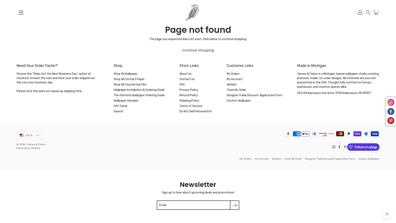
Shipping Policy (189, 100)
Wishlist (232, 84)
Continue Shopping (198, 50)
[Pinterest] (345, 147)
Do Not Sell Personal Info (195, 111)
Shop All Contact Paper (129, 79)
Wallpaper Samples (126, 100)
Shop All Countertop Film (130, 84)
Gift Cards (120, 106)
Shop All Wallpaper (126, 74)
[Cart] (376, 12)
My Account (235, 79)
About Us (185, 74)
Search (118, 111)
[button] (368, 12)
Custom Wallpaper (239, 100)
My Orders (233, 74)
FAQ (182, 84)
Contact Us (187, 79)
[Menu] (21, 12)
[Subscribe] (234, 205)
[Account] (360, 12)
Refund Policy (188, 95)
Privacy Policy (188, 90)
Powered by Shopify (28, 148)
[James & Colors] (198, 12)
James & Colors (36, 144)
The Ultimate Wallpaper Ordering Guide (139, 95)
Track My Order (236, 90)
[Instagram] (334, 147)
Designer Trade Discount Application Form (254, 95)
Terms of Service (190, 106)
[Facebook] (339, 147)
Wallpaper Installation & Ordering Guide (139, 90)
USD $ (28, 135)
